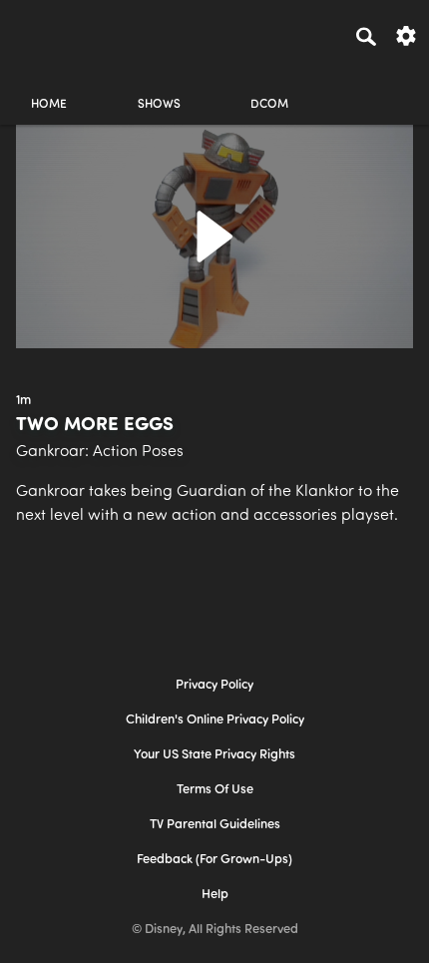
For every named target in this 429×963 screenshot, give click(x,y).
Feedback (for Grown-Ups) (214, 859)
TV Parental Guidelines (215, 824)
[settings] (406, 34)
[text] (23, 401)
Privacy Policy (214, 685)
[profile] (380, 87)
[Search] (366, 36)
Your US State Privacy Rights (214, 754)
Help (215, 894)
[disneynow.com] (51, 33)
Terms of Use (215, 789)
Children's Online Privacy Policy (215, 720)
